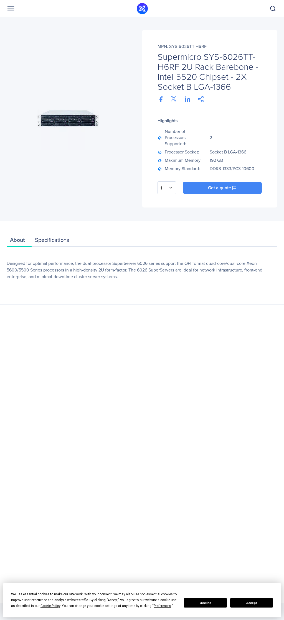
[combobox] (167, 187)
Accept (251, 602)
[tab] (19, 241)
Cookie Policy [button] (50, 606)
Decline (205, 602)
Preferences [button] (162, 606)
